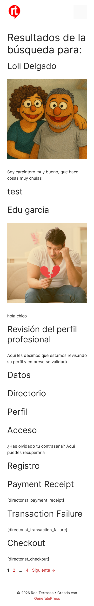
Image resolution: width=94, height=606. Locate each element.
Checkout (26, 543)
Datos (19, 375)
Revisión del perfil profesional (42, 334)
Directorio (26, 393)
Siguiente (43, 570)
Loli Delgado (31, 66)
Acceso (22, 430)
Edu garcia (28, 210)
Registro (23, 465)
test (15, 191)
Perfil (17, 412)
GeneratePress (47, 598)
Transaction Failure (44, 513)
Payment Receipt (40, 484)
